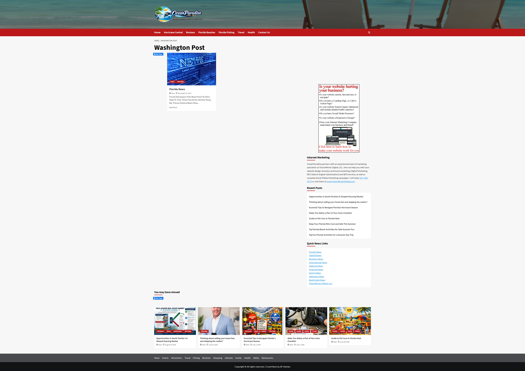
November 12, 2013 (184, 93)
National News (316, 266)
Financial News (316, 269)
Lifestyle (229, 358)
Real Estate (178, 331)
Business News (316, 259)
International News (318, 262)
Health (251, 32)
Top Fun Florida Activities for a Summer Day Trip (331, 235)
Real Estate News (317, 280)
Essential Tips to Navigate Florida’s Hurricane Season (333, 207)
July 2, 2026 (257, 345)
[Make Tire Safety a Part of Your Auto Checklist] (306, 321)
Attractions (176, 358)
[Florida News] (191, 69)
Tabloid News (315, 255)
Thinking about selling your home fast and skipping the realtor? (338, 202)
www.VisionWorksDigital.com (341, 181)
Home (157, 32)
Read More (173, 107)
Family (291, 331)
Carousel (248, 331)
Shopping (217, 358)
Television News (316, 276)
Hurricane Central (173, 32)
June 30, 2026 (344, 342)
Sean (173, 93)
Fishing (196, 358)
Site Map (180, 82)
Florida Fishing (226, 32)
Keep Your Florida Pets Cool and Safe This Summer (332, 224)
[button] (369, 32)
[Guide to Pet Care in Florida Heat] (350, 321)
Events (165, 358)
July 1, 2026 (300, 345)
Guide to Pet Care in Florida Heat (324, 218)
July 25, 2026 (213, 345)
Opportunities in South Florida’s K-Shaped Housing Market (336, 196)
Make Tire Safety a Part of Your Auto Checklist (330, 213)
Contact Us (264, 32)
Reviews (190, 32)
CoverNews (271, 366)
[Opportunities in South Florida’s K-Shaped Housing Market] (175, 321)
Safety (263, 331)
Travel (241, 32)
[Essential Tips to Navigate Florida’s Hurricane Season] (262, 321)
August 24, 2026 (170, 345)
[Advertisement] (339, 63)
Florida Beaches (206, 32)
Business (161, 331)
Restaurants (267, 358)
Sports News (315, 273)
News (172, 82)
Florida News (177, 89)
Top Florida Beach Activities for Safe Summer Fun (331, 229)
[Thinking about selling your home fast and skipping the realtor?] (219, 321)
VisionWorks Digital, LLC (320, 283)
